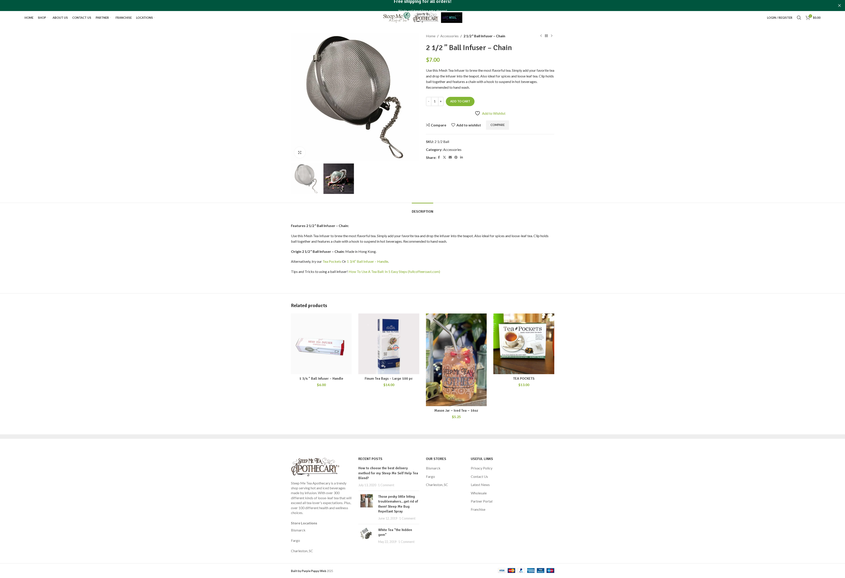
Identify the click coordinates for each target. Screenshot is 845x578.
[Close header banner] (839, 5)
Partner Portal (481, 501)
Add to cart (460, 101)
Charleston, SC (302, 551)
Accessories (449, 36)
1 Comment (386, 485)
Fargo (295, 540)
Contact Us (479, 476)
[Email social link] (450, 157)
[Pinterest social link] (456, 157)
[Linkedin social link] (461, 157)
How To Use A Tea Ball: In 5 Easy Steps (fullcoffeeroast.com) (394, 271)
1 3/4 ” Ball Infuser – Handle (321, 378)
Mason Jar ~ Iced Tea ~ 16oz (456, 410)
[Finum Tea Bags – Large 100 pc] (388, 343)
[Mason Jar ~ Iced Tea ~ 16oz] (456, 359)
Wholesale (479, 493)
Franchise (478, 509)
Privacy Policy (481, 468)
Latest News (480, 484)
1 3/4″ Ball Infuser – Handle (367, 261)
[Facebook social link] (439, 157)
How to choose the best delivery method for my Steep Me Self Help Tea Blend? (388, 473)
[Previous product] (541, 36)
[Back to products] (546, 36)
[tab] (422, 209)
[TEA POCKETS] (523, 343)
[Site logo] (422, 17)
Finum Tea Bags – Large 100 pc (389, 378)
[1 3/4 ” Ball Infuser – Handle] (321, 343)
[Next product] (551, 36)
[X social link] (444, 157)
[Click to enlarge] (299, 152)
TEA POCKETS (523, 378)
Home (430, 36)
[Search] (799, 17)
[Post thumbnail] (366, 507)
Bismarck (298, 530)
